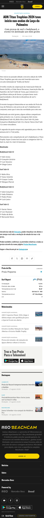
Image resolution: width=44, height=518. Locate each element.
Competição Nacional (9, 312)
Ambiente (5, 382)
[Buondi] (30, 1)
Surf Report (6, 279)
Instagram (23, 249)
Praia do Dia (6, 268)
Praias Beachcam (29, 244)
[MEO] (11, 1)
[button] (2, 67)
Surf (3, 395)
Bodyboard (6, 407)
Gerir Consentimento (8, 512)
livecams (17, 232)
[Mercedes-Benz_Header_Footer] (21, 1)
